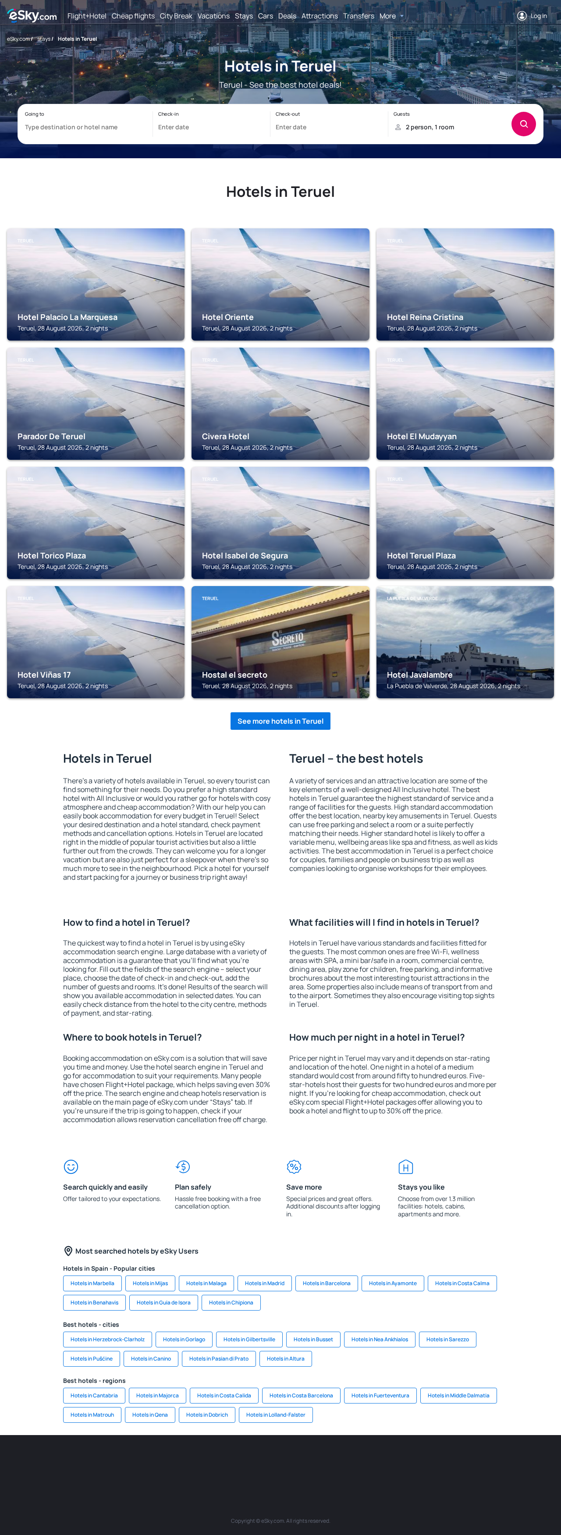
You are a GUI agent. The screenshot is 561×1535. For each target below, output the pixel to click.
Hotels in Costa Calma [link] (462, 1283)
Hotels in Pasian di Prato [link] (219, 1358)
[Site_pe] (162, 1461)
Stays (244, 16)
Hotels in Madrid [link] (264, 1283)
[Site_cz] (214, 1461)
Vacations (214, 16)
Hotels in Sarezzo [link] (447, 1339)
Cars (265, 16)
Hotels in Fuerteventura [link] (380, 1395)
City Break (176, 16)
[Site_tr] (188, 1461)
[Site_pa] (372, 1461)
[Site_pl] (135, 1461)
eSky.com (18, 39)
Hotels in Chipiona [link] (231, 1302)
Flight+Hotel (87, 16)
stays (43, 39)
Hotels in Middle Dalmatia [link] (459, 1395)
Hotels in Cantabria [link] (94, 1395)
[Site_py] (504, 1461)
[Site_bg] (109, 1461)
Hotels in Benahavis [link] (94, 1302)
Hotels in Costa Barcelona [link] (301, 1395)
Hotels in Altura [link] (286, 1358)
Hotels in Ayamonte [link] (393, 1283)
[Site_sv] (398, 1461)
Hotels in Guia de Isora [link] (164, 1302)
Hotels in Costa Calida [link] (224, 1395)
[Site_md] (241, 1461)
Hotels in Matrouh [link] (92, 1414)
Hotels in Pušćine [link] (92, 1358)
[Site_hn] (477, 1461)
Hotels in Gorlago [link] (184, 1339)
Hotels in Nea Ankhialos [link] (380, 1339)
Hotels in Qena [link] (150, 1414)
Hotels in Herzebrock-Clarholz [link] (108, 1339)
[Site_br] (57, 1461)
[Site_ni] (425, 1461)
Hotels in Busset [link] (313, 1339)
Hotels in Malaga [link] (206, 1283)
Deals (287, 16)
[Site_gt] (451, 1461)
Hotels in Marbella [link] (92, 1283)
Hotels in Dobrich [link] (207, 1414)
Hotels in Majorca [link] (157, 1395)
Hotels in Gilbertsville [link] (249, 1339)
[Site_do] (346, 1461)
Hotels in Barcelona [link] (327, 1283)
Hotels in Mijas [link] (150, 1283)
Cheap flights (133, 16)
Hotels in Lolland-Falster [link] (275, 1414)
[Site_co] (320, 1461)
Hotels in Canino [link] (151, 1358)
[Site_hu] (293, 1461)
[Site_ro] (83, 1461)
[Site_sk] (267, 1461)
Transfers (358, 16)
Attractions (320, 16)
